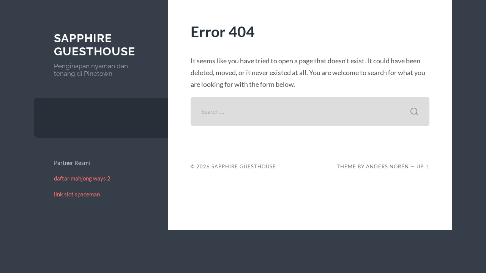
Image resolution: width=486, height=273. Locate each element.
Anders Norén (387, 166)
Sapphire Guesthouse (94, 44)
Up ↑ (423, 166)
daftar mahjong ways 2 (82, 178)
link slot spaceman (77, 194)
